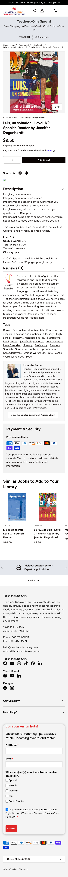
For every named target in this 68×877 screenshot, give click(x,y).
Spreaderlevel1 (50, 349)
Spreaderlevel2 (12, 352)
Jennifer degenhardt (31, 341)
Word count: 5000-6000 (17, 356)
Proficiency (41, 345)
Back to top (34, 580)
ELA (10, 796)
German (13, 790)
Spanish (8, 349)
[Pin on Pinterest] (26, 173)
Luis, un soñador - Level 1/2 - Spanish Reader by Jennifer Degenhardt (33, 47)
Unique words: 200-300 (38, 352)
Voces (58, 352)
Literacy (27, 345)
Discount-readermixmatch (28, 330)
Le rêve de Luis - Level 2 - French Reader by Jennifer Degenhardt (47, 533)
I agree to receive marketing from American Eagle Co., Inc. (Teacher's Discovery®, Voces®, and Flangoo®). (33, 813)
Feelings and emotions (27, 333)
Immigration (10, 341)
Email (9, 758)
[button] (56, 10)
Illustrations (53, 337)
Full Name (12, 745)
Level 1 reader (54, 341)
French (13, 785)
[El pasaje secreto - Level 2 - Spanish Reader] (17, 507)
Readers (55, 345)
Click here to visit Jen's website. (29, 407)
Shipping (7, 145)
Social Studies (16, 801)
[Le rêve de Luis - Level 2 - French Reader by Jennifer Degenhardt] (48, 507)
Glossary (48, 333)
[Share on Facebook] (20, 173)
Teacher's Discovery (18, 869)
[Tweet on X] (14, 173)
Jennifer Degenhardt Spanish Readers (28, 45)
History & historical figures (28, 337)
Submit (11, 828)
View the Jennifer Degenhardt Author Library (33, 415)
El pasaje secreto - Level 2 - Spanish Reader (14, 533)
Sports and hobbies (26, 349)
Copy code (43, 37)
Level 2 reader (11, 345)
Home (6, 45)
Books (6, 330)
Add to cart (44, 160)
